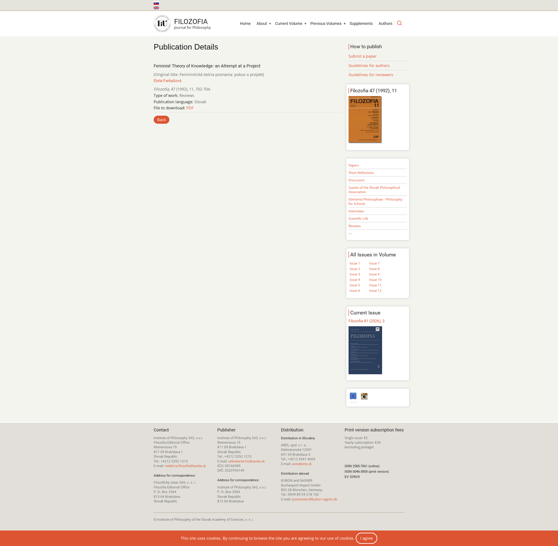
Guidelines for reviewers (371, 74)
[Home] (162, 23)
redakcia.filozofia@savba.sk (185, 466)
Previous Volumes (326, 23)
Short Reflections (361, 172)
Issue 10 (375, 279)
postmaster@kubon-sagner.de (314, 499)
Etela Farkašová (167, 80)
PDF (190, 107)
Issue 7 (374, 263)
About (262, 23)
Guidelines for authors (369, 65)
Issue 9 (374, 274)
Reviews (355, 226)
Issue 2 (355, 268)
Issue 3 (355, 274)
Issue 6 (355, 290)
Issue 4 (355, 279)
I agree (366, 538)
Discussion (357, 180)
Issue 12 (375, 290)
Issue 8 (374, 268)
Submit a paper (363, 56)
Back (161, 119)
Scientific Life (358, 218)
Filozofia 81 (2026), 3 (366, 321)
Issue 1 (355, 263)
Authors (385, 23)
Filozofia (191, 21)
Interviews (356, 211)
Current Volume (288, 23)
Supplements (361, 23)
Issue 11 (375, 285)
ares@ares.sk (302, 464)
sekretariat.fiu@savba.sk (246, 461)
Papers (354, 165)
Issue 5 (355, 285)
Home (245, 23)
